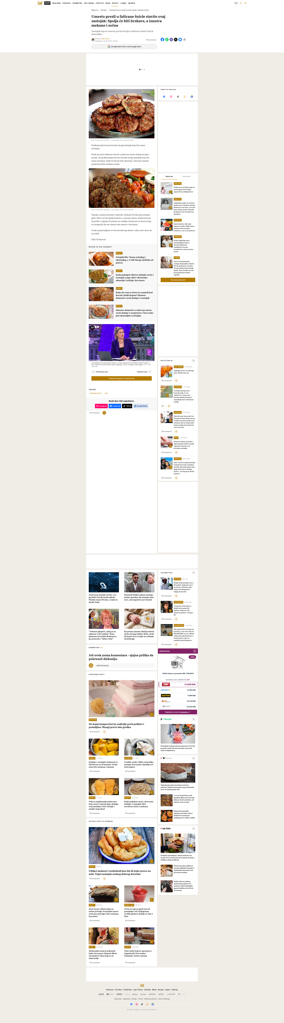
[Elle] (127, 994)
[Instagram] (171, 96)
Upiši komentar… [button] (103, 665)
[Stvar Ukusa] (181, 994)
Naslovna (94, 10)
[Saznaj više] (193, 719)
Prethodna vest (102, 372)
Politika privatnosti (150, 999)
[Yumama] (171, 994)
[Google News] (191, 96)
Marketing (126, 999)
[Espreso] (119, 994)
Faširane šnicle (96, 393)
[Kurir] (101, 994)
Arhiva (140, 999)
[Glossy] (135, 994)
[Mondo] (110, 994)
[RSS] (184, 96)
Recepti (104, 10)
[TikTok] (178, 96)
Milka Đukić (105, 39)
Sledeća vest (142, 372)
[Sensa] (161, 994)
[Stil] (39, 3)
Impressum (118, 999)
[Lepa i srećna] (143, 994)
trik (106, 393)
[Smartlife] (152, 994)
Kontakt (134, 999)
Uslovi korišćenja (164, 999)
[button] (151, 40)
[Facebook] (164, 96)
